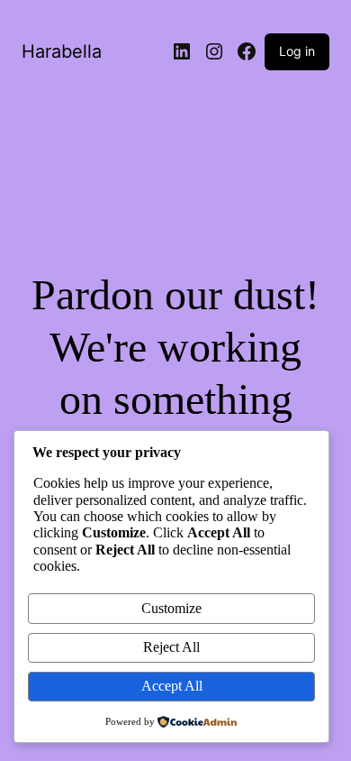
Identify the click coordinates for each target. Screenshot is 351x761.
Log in (297, 51)
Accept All (171, 685)
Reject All (171, 647)
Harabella (62, 51)
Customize (171, 608)
